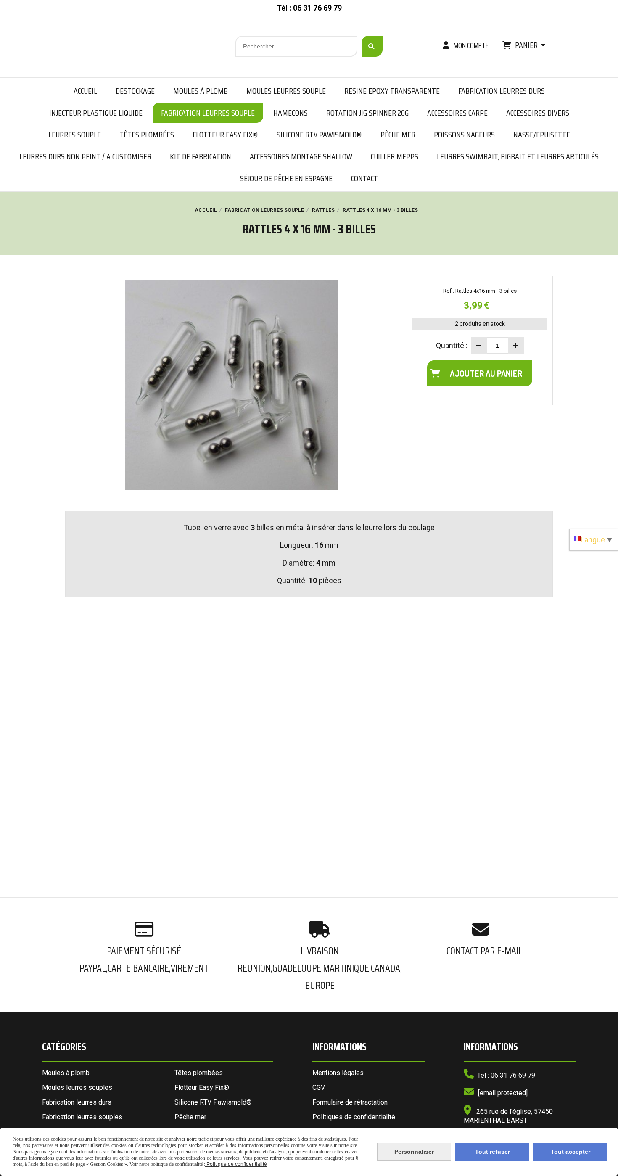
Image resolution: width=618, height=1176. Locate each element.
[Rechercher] (372, 46)
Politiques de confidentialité (353, 1117)
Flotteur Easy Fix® (201, 1087)
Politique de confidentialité (236, 1164)
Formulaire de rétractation (350, 1102)
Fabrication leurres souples (82, 1117)
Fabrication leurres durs (76, 1102)
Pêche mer (190, 1117)
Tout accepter (570, 1151)
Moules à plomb (66, 1073)
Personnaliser (414, 1151)
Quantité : (451, 345)
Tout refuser (492, 1151)
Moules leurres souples (77, 1087)
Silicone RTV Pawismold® (213, 1102)
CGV (318, 1087)
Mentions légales (338, 1073)
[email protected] (503, 1093)
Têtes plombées (198, 1073)
